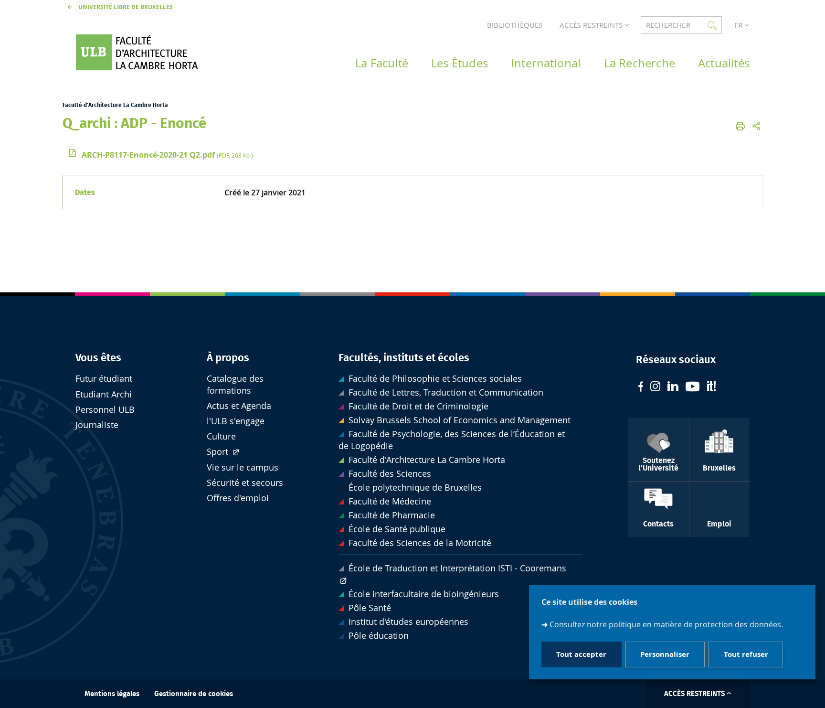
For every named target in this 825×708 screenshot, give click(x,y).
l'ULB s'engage (235, 421)
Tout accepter (581, 655)
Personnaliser (664, 655)
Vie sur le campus (242, 467)
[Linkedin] (672, 387)
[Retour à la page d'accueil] (150, 52)
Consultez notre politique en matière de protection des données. (666, 624)
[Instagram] (655, 387)
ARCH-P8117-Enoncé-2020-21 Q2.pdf (167, 155)
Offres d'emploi (238, 498)
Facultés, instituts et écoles (403, 358)
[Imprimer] (740, 126)
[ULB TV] (693, 387)
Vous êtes (98, 358)
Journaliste (96, 424)
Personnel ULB (105, 409)
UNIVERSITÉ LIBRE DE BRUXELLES (125, 7)
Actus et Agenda (239, 405)
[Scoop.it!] (711, 387)
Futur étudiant (103, 378)
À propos (228, 358)
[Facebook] (640, 387)
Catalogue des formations (235, 384)
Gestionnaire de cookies (193, 693)
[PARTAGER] (756, 126)
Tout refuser (746, 655)
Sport (219, 451)
